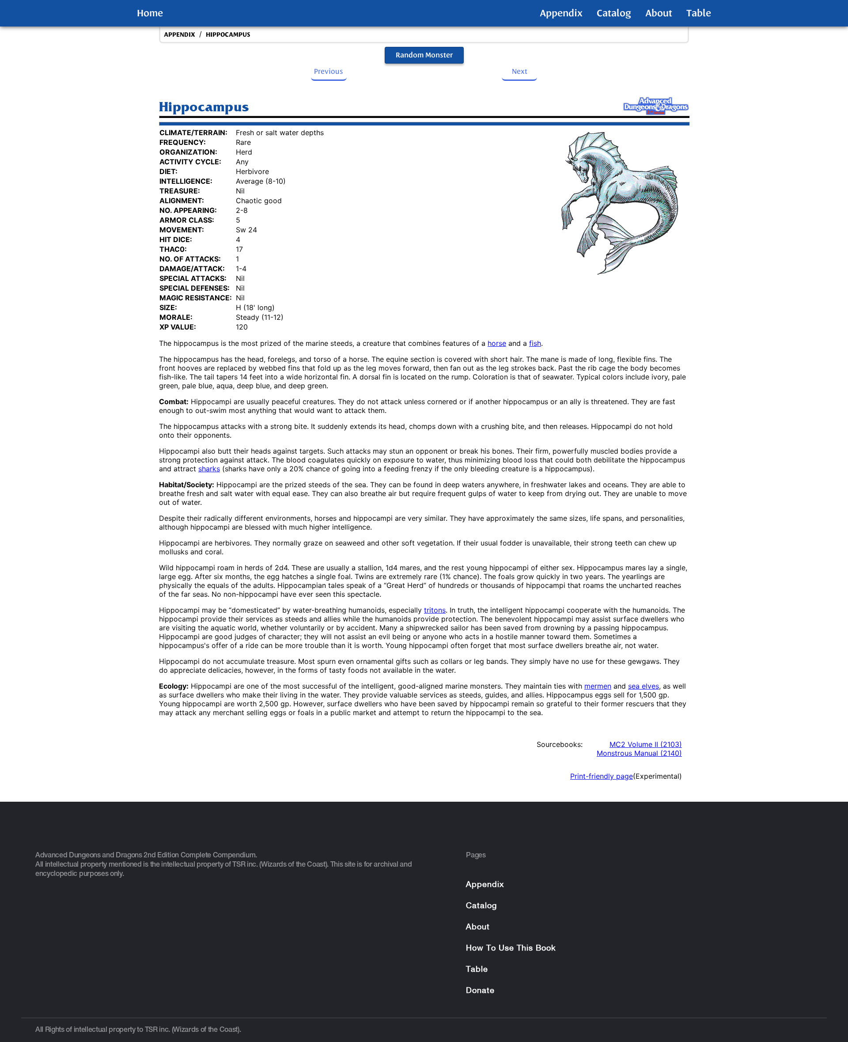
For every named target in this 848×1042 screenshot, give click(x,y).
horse (497, 343)
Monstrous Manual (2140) (639, 753)
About (658, 13)
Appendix (561, 13)
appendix (179, 34)
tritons (435, 610)
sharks (209, 468)
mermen (597, 686)
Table (698, 13)
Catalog (614, 13)
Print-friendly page (601, 776)
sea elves (643, 686)
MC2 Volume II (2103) (646, 744)
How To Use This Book (511, 948)
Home (150, 13)
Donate (480, 991)
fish (535, 343)
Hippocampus (228, 34)
